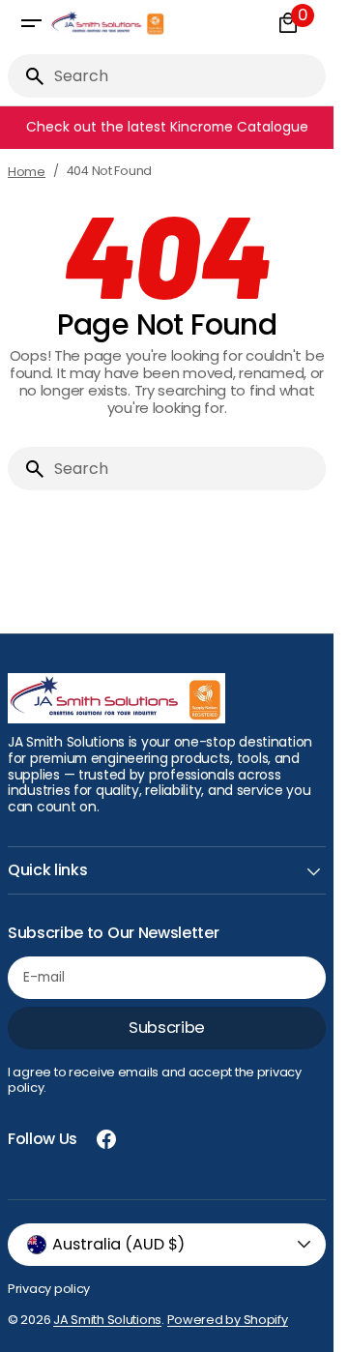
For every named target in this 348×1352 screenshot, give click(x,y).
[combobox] (186, 76)
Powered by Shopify (227, 1319)
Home (26, 171)
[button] (30, 23)
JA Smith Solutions (107, 1319)
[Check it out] (170, 127)
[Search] (27, 76)
